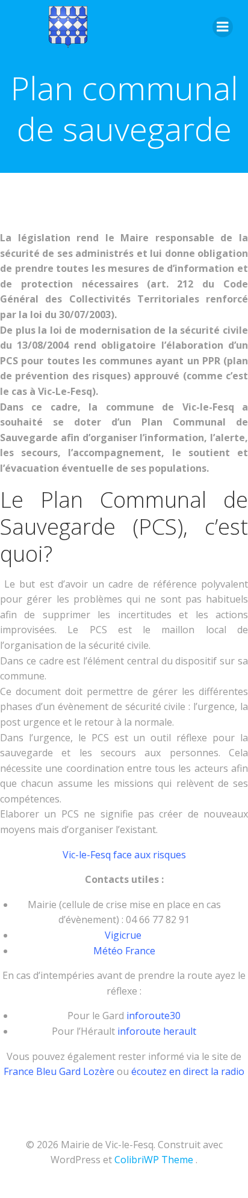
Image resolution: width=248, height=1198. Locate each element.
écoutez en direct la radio (187, 1071)
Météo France (124, 950)
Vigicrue (124, 935)
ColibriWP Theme (153, 1159)
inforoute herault (156, 1031)
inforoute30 (153, 1015)
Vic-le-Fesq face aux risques (124, 854)
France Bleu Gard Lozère (59, 1071)
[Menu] (222, 27)
